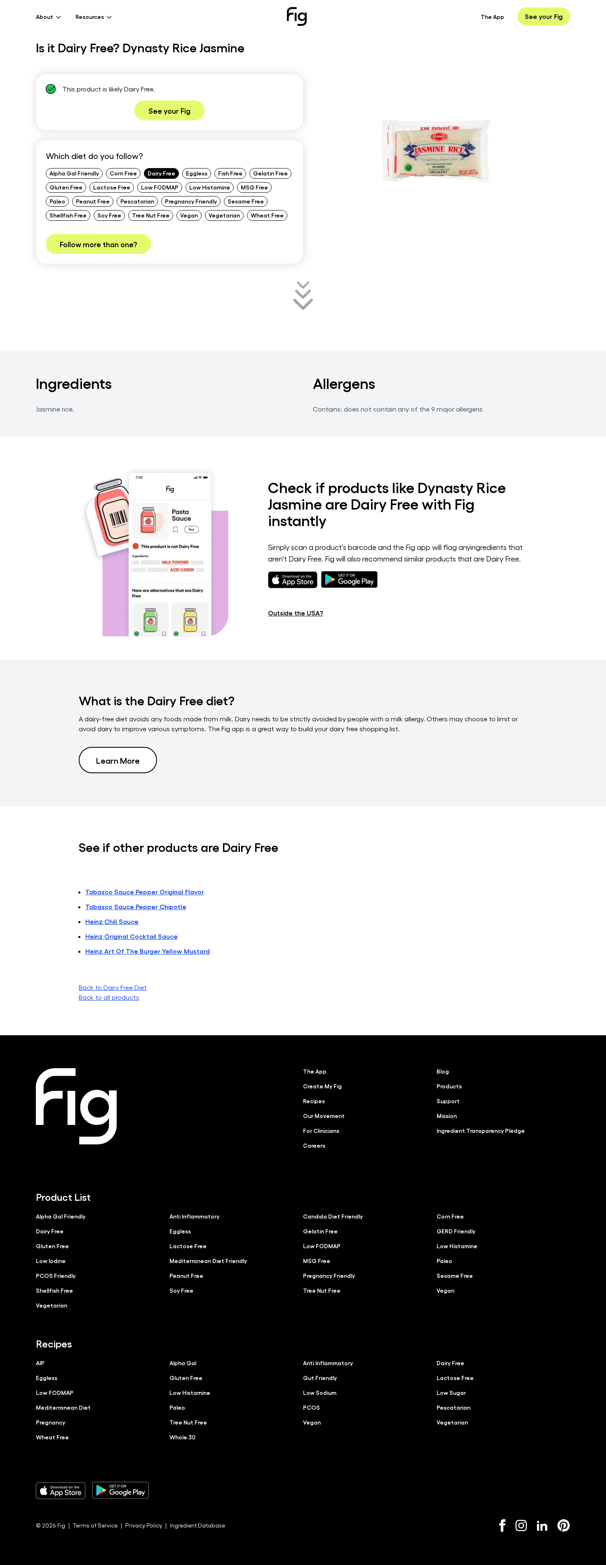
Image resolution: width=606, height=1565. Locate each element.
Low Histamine (209, 187)
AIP (40, 1363)
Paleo (57, 201)
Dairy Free (161, 173)
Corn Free (123, 173)
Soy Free (109, 215)
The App (492, 16)
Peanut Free (93, 201)
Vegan (189, 215)
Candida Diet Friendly (333, 1216)
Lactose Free (111, 187)
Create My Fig (322, 1086)
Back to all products (109, 997)
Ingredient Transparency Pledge (481, 1130)
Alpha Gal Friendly (74, 173)
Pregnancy (50, 1422)
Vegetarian (224, 215)
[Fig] (297, 16)
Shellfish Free (68, 215)
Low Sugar (451, 1392)
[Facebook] (502, 1525)
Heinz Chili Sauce (112, 921)
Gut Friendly (320, 1377)
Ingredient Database (197, 1525)
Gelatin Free (270, 173)
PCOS (311, 1407)
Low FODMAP (160, 187)
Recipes (314, 1101)
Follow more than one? (98, 243)
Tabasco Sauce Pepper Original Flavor (144, 892)
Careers (314, 1145)
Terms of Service (95, 1525)
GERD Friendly (456, 1231)
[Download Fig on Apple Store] (60, 1490)
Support (448, 1101)
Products (449, 1086)
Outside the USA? (295, 613)
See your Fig (544, 16)
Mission (447, 1115)
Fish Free (230, 173)
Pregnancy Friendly (191, 201)
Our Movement (324, 1115)
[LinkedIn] (542, 1526)
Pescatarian (137, 201)
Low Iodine (51, 1260)
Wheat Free (267, 215)
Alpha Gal (182, 1363)
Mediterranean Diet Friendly (208, 1260)
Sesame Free (246, 201)
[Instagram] (521, 1525)
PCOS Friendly (55, 1275)
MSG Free (254, 187)
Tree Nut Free (150, 215)
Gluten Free (65, 187)
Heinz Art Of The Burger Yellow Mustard (147, 951)
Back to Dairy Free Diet (113, 987)
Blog (443, 1071)
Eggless (196, 173)
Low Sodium (319, 1392)
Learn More (118, 760)
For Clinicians (321, 1130)
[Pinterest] (563, 1525)
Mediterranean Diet (63, 1407)
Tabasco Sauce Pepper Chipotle (135, 906)
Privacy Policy (143, 1525)
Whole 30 (182, 1437)
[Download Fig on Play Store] (120, 1490)
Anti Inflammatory (194, 1216)
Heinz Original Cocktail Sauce (131, 936)
